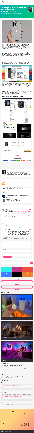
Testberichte (17, 279)
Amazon (17, 156)
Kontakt (14, 413)
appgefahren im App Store (17, 282)
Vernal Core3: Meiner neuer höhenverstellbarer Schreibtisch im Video (13, 376)
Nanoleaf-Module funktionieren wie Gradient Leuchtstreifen (12, 337)
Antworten (30, 209)
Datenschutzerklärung (16, 415)
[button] (5, 160)
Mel (17, 188)
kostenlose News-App (4, 422)
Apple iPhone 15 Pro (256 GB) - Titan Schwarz (19, 140)
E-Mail (4, 253)
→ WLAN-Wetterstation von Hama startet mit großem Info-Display (9, 405)
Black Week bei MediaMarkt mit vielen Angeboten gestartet (25, 165)
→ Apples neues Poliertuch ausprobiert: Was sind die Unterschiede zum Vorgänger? (11, 385)
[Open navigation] (31, 2)
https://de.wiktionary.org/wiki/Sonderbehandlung (22, 211)
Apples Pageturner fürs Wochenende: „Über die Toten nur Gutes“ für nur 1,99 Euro (26, 414)
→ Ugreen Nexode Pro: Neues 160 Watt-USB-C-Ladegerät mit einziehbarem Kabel (11, 396)
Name (4, 249)
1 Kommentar (21, 188)
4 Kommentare (19, 13)
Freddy (14, 13)
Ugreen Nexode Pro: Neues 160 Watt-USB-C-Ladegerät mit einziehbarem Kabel (26, 419)
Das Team (17, 289)
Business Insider (16, 53)
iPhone (17, 155)
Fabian (18, 200)
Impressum (15, 414)
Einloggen (17, 284)
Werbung (20, 156)
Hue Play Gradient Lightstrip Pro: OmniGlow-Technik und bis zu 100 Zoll (14, 359)
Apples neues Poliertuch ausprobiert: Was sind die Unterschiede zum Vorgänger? (15, 368)
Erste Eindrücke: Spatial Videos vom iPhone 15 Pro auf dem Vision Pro (8, 165)
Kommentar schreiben (22, 197)
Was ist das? (11, 14)
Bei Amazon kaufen (27, 150)
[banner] (6, 2)
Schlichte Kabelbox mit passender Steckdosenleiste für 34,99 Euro (13, 365)
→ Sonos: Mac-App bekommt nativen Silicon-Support (7, 390)
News (18, 155)
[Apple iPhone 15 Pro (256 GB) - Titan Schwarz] (6, 143)
